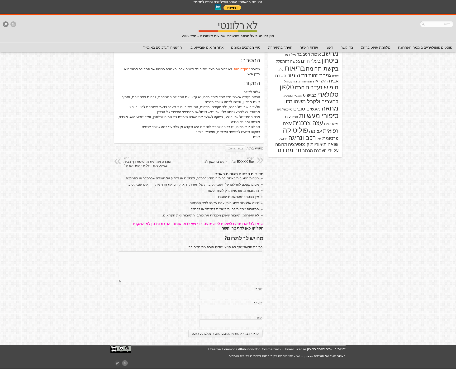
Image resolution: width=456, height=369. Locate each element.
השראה (319, 81)
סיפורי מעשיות (318, 116)
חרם (299, 88)
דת (304, 75)
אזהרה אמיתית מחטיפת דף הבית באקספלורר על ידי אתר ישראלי (147, 162)
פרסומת (330, 138)
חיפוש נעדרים (321, 87)
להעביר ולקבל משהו (316, 102)
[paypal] (6, 24)
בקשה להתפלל (235, 148)
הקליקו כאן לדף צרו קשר (243, 228)
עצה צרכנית (308, 123)
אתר (259, 317)
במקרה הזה (242, 69)
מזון (288, 101)
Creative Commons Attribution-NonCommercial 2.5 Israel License (257, 349)
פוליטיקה (295, 130)
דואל (259, 303)
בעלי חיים (311, 61)
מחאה (330, 108)
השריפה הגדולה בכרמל (298, 81)
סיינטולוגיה (284, 109)
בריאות (295, 68)
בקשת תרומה (322, 68)
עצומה (315, 131)
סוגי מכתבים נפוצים (246, 47)
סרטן (295, 117)
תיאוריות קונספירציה (307, 144)
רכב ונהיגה (302, 137)
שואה (333, 144)
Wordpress (304, 356)
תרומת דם (289, 150)
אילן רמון (290, 54)
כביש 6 (309, 95)
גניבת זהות (319, 75)
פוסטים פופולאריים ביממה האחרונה (425, 47)
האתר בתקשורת (280, 47)
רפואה (283, 139)
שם (260, 289)
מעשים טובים (307, 108)
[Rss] (13, 24)
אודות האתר (309, 47)
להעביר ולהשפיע (293, 95)
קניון (319, 139)
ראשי (329, 47)
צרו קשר (347, 47)
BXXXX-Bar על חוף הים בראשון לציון (228, 160)
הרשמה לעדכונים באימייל (162, 47)
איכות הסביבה (309, 54)
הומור (293, 75)
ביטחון (330, 60)
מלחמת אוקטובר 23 (375, 47)
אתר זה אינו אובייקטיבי (206, 47)
